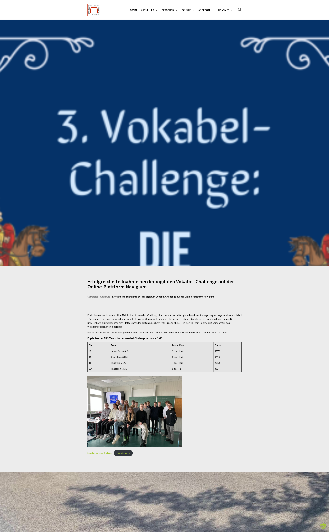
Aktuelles (147, 10)
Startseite (92, 296)
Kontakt (223, 10)
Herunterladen (123, 453)
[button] (323, 526)
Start (133, 10)
